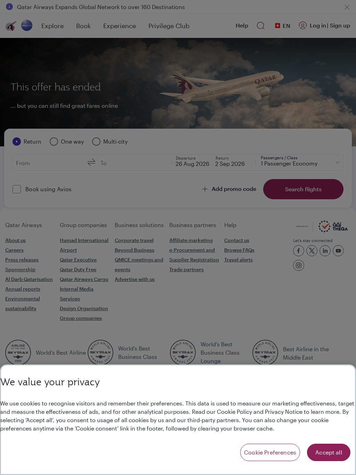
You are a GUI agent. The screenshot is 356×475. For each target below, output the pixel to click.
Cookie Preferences (270, 452)
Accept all (328, 452)
